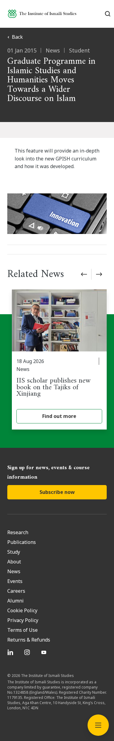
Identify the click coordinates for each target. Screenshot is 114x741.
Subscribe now (57, 492)
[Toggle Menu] (98, 725)
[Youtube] (44, 652)
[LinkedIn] (11, 652)
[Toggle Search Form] (108, 14)
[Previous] (84, 274)
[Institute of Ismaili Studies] (42, 13)
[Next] (99, 274)
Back (17, 37)
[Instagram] (28, 652)
